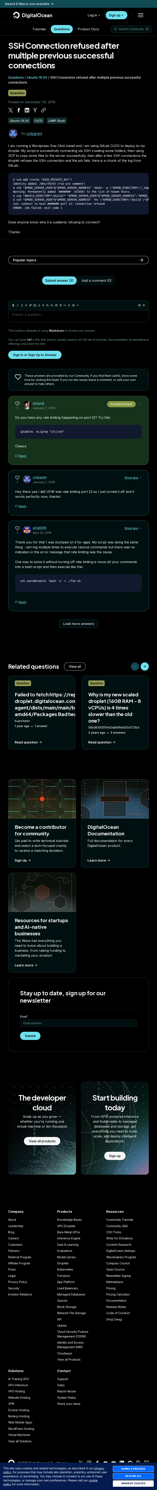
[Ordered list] (60, 305)
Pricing (111, 1288)
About (12, 1219)
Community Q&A (117, 1226)
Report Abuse (66, 1391)
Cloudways (64, 1353)
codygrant (34, 133)
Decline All (133, 1476)
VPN (11, 1403)
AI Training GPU (18, 1379)
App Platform (66, 1282)
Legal (12, 1275)
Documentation (116, 1300)
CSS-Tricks (113, 1232)
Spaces (62, 1300)
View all (75, 666)
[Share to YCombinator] (35, 110)
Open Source (115, 1269)
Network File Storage (71, 1313)
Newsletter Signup (118, 1275)
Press (12, 1269)
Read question (26, 742)
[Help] (143, 305)
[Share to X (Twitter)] (10, 110)
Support (62, 1379)
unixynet (38, 403)
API (59, 1319)
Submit (30, 1036)
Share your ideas (68, 1403)
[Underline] (22, 305)
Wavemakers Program (121, 1257)
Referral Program (19, 1257)
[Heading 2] (47, 305)
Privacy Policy (17, 1282)
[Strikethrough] (26, 305)
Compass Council (118, 1263)
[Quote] (64, 305)
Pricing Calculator (118, 1294)
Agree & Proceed (133, 1468)
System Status (66, 1397)
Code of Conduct (118, 1313)
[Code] (77, 305)
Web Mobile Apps (20, 1422)
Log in (92, 15)
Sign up (114, 15)
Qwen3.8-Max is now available (27, 4)
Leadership (15, 1226)
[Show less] (140, 403)
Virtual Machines (19, 1435)
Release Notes (116, 1307)
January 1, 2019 (44, 408)
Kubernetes (65, 1269)
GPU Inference (18, 1385)
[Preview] (139, 305)
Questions (62, 29)
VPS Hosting (16, 1391)
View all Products (69, 1359)
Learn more (96, 860)
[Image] (34, 305)
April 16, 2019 (42, 532)
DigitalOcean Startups (120, 1250)
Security (13, 1288)
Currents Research (118, 1244)
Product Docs (88, 29)
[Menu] (140, 15)
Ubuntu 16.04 (37, 77)
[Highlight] (39, 305)
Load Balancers (67, 1288)
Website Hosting (19, 1397)
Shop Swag (114, 1319)
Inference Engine (68, 1238)
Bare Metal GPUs (68, 1232)
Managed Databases (71, 1294)
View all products (42, 1141)
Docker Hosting (18, 1410)
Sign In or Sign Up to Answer (35, 355)
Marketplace (114, 1282)
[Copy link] (43, 110)
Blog (11, 1232)
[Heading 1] (43, 305)
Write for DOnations (119, 1238)
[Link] (30, 305)
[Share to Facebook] (18, 110)
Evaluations (64, 1250)
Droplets (63, 1263)
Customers (15, 1244)
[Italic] (17, 305)
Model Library (66, 1257)
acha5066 (39, 527)
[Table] (73, 305)
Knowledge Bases (69, 1219)
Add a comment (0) (97, 280)
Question (17, 93)
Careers (13, 1238)
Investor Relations (20, 1294)
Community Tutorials (119, 1219)
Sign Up (21, 860)
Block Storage (66, 1307)
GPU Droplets (66, 1226)
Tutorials (39, 29)
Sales (61, 1385)
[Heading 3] (52, 305)
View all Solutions (20, 1441)
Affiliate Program (19, 1263)
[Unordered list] (56, 305)
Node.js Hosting (18, 1416)
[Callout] (69, 305)
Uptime (62, 1325)
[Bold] (13, 305)
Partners (13, 1250)
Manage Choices (133, 1483)
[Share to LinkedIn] (27, 110)
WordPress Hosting (21, 1428)
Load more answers (78, 624)
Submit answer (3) (59, 280)
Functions (63, 1275)
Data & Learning (67, 1244)
